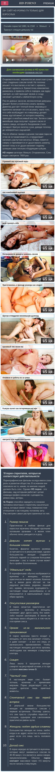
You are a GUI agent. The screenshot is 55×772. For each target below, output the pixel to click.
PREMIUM (48, 3)
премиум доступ (34, 72)
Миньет (43, 26)
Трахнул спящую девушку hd (18, 30)
